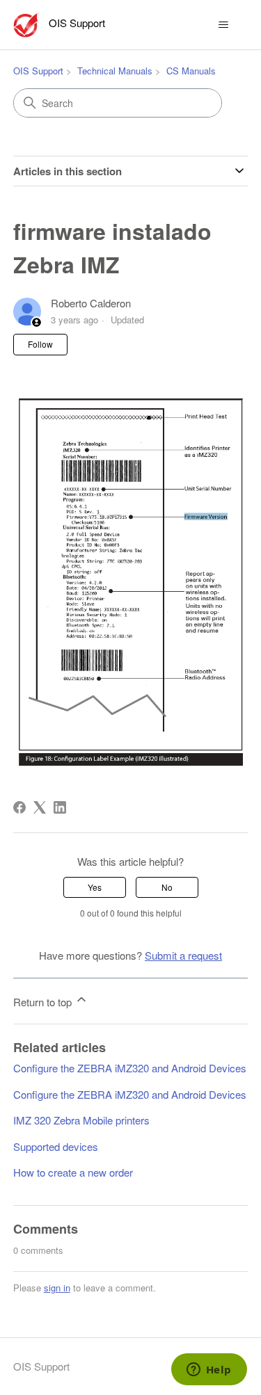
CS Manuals (191, 70)
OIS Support (38, 70)
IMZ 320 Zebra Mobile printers (81, 1120)
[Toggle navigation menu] (223, 25)
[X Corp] (39, 807)
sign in (57, 1287)
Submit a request (183, 955)
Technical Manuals (114, 70)
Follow (40, 344)
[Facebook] (19, 807)
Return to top (43, 1001)
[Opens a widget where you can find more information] (209, 1370)
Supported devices (55, 1146)
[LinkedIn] (60, 807)
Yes (95, 887)
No (167, 887)
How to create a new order (73, 1172)
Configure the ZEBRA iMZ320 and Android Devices (129, 1068)
